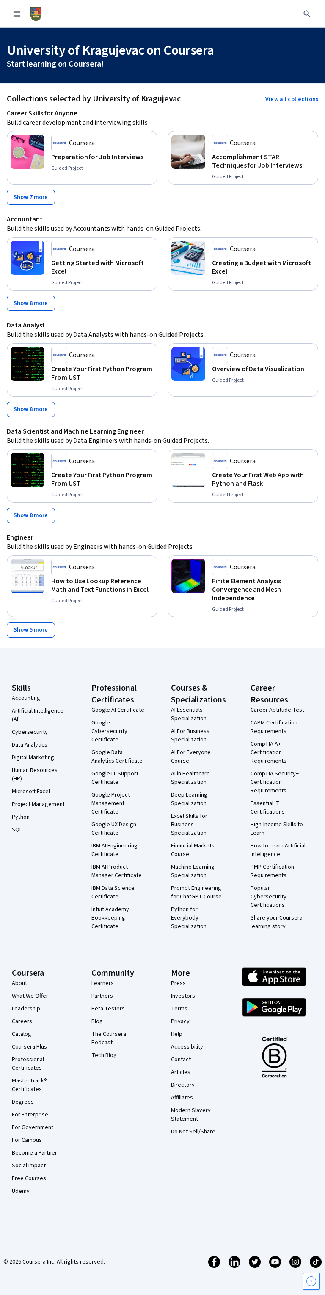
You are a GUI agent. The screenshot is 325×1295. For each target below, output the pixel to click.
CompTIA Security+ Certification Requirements (275, 782)
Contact (181, 1059)
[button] (292, 99)
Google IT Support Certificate (114, 777)
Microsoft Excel (31, 791)
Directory (183, 1085)
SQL (17, 829)
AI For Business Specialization (190, 735)
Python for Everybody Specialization (189, 918)
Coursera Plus (29, 1047)
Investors (183, 996)
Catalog (21, 1034)
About (19, 983)
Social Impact (29, 1165)
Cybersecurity (30, 732)
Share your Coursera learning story (277, 922)
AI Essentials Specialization (189, 714)
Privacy (180, 1021)
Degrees (23, 1102)
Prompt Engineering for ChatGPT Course (196, 892)
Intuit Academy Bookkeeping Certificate (110, 918)
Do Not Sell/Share (193, 1131)
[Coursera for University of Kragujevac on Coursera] (35, 14)
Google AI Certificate (117, 710)
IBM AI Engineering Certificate (114, 850)
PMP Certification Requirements (272, 871)
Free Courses (29, 1178)
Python (21, 817)
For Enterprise (30, 1114)
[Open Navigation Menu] (17, 14)
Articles (180, 1072)
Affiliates (182, 1098)
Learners (102, 983)
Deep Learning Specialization (189, 799)
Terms (179, 1008)
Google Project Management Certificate (110, 803)
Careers (22, 1021)
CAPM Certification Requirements (274, 727)
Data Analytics (29, 745)
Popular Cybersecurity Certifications (268, 896)
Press (178, 983)
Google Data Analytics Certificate (117, 756)
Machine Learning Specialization (193, 871)
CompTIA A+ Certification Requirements (268, 752)
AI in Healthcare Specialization (190, 777)
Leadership (26, 1008)
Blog (97, 1021)
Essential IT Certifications (268, 807)
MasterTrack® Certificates (29, 1085)
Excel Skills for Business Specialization (189, 824)
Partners (102, 996)
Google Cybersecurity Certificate (109, 731)
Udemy (21, 1191)
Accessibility (187, 1047)
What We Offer (30, 996)
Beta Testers (108, 1008)
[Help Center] (311, 1281)
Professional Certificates (28, 1063)
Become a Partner (34, 1153)
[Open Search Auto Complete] (307, 14)
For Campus (27, 1140)
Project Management (38, 804)
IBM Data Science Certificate (113, 892)
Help (176, 1034)
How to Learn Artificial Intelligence (278, 850)
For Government (32, 1127)
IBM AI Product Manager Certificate (116, 871)
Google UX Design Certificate (113, 828)
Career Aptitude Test (277, 710)
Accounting (26, 698)
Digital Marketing (33, 757)
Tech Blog (104, 1055)
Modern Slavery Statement (191, 1114)
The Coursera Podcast (108, 1038)
